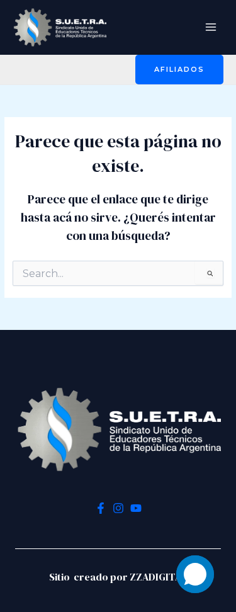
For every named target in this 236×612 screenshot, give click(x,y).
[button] (179, 69)
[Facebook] (100, 508)
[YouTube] (136, 508)
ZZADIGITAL (158, 577)
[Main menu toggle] (211, 27)
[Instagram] (118, 508)
